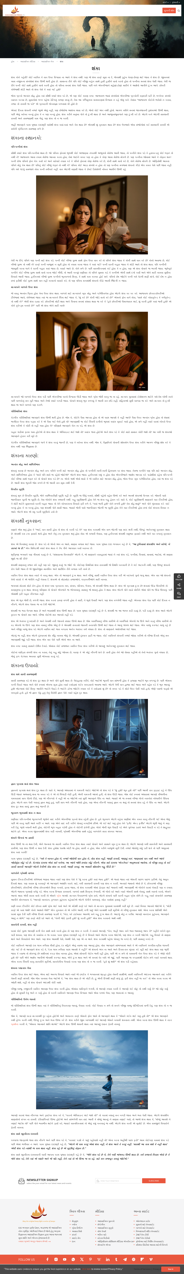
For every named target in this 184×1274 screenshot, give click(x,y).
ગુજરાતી (175, 2)
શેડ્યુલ (75, 1221)
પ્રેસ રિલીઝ (77, 1227)
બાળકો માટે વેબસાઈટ (145, 1227)
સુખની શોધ (169, 10)
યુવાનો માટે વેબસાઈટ (145, 1224)
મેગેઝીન (101, 1224)
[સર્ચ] (178, 10)
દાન (73, 1241)
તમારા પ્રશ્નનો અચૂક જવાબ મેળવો (33, 1241)
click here (86, 1269)
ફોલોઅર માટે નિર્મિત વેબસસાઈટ (150, 1241)
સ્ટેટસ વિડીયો (104, 1238)
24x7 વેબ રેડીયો (143, 1238)
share (178, 588)
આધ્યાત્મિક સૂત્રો (105, 1227)
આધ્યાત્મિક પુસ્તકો (106, 1221)
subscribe (154, 1180)
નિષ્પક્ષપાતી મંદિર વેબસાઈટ (147, 1231)
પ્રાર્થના (14, 1024)
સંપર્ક (74, 1234)
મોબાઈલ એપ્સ (104, 1244)
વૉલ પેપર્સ (102, 1231)
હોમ (12, 61)
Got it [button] (170, 1269)
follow (179, 579)
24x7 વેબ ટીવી (142, 1234)
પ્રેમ (59, 895)
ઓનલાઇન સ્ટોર (143, 1221)
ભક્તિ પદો (102, 1234)
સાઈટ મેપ (76, 1238)
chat (179, 597)
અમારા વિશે (77, 1231)
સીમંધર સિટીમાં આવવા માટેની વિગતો (152, 1244)
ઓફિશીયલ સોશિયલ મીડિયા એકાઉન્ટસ (116, 1241)
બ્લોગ (74, 1224)
